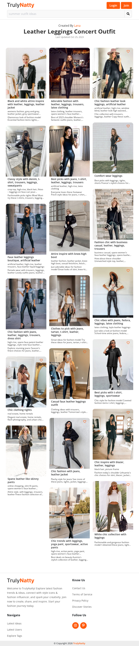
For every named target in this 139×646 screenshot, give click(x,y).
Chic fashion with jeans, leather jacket (65, 472)
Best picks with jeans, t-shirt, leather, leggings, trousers (69, 180)
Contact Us (78, 588)
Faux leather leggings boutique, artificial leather (24, 258)
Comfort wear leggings (108, 175)
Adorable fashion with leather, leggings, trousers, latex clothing (67, 104)
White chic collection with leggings (110, 536)
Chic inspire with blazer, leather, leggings (109, 463)
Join (126, 5)
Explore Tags (14, 636)
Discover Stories (82, 607)
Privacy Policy (80, 600)
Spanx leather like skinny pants (23, 480)
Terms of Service (82, 594)
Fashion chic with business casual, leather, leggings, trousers (110, 245)
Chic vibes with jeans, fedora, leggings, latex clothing (112, 321)
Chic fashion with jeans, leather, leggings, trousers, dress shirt (24, 335)
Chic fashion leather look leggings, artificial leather (110, 102)
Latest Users (14, 629)
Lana (77, 26)
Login (113, 5)
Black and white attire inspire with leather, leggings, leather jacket (26, 104)
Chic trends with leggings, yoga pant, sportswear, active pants (69, 544)
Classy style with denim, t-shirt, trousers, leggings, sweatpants (24, 182)
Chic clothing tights (20, 410)
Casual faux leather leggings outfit (68, 403)
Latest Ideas (14, 623)
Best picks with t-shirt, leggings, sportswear (108, 394)
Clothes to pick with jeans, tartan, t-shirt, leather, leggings (67, 332)
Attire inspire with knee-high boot (69, 255)
